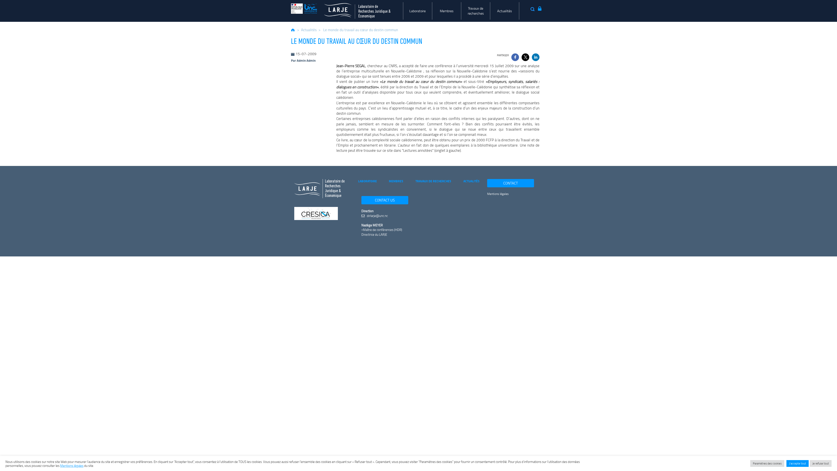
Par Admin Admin (303, 60)
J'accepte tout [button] (797, 463)
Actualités (504, 11)
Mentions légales (498, 194)
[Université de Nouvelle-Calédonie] (304, 8)
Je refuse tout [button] (820, 463)
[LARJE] (334, 8)
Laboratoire (417, 11)
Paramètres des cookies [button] (767, 463)
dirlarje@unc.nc (377, 215)
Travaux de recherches (476, 11)
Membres (446, 11)
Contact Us (385, 200)
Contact (510, 183)
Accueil (293, 29)
